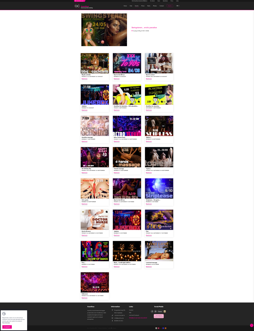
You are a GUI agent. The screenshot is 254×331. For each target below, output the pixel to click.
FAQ (130, 312)
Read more (84, 78)
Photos (155, 6)
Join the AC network (134, 315)
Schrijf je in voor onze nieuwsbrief (138, 317)
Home (125, 6)
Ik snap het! (7, 327)
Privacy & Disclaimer (102, 328)
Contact (162, 6)
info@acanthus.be (119, 318)
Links (177, 1)
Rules (148, 6)
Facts (159, 1)
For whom (152, 1)
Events (137, 6)
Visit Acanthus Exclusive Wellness (139, 1)
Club (131, 6)
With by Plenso (112, 328)
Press (172, 1)
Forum (160, 311)
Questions (165, 1)
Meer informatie (6, 322)
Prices (143, 6)
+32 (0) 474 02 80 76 (119, 315)
